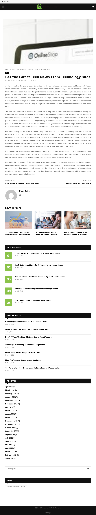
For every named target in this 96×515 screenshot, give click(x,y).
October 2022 (10, 428)
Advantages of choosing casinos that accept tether (36, 288)
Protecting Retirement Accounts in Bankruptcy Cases (37, 253)
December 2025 (11, 400)
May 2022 (9, 445)
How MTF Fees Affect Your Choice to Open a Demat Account (40, 277)
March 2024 (9, 411)
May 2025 (9, 407)
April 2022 (9, 448)
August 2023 (10, 414)
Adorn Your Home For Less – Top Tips (22, 183)
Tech (7, 73)
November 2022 (11, 424)
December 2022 (11, 421)
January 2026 (10, 397)
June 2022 (9, 441)
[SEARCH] (88, 468)
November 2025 (11, 404)
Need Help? (5, 2)
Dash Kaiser (11, 81)
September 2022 (11, 431)
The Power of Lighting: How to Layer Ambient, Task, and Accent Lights (32, 368)
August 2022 (10, 435)
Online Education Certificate (78, 183)
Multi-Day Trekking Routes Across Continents (23, 360)
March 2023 (9, 417)
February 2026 (10, 394)
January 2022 (10, 458)
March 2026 (9, 390)
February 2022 (10, 455)
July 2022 (9, 438)
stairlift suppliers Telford (16, 486)
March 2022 (9, 452)
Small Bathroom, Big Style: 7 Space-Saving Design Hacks (39, 265)
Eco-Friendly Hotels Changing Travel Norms (33, 300)
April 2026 (9, 387)
